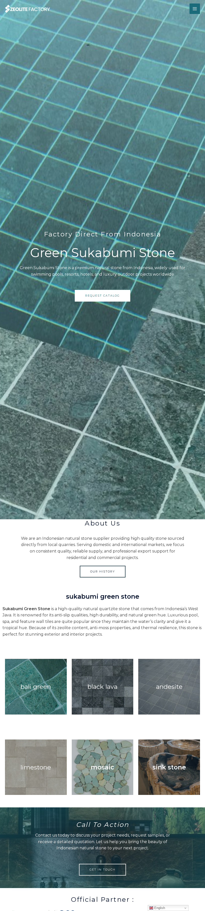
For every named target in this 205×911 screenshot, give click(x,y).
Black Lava (103, 686)
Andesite (169, 686)
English (159, 908)
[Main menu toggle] (195, 8)
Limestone (35, 767)
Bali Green (35, 686)
